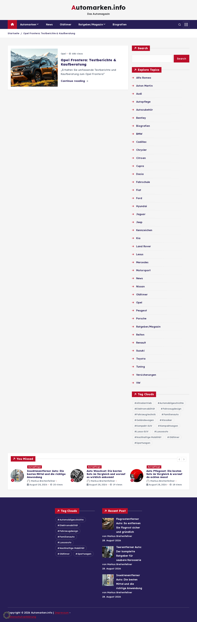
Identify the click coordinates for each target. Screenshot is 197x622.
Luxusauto (162, 431)
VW (138, 382)
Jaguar (140, 214)
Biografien (120, 24)
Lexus (139, 254)
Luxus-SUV (142, 431)
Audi (139, 93)
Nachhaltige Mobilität (148, 437)
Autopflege (143, 101)
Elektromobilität (145, 408)
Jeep (139, 222)
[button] (179, 459)
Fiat (138, 190)
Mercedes (142, 262)
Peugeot (141, 310)
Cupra (140, 166)
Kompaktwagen (169, 425)
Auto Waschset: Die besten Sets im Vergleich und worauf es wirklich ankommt (79, 474)
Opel (63, 53)
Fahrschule (143, 182)
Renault (141, 342)
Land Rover (143, 246)
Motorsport (143, 270)
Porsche (141, 318)
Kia (138, 238)
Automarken (28, 24)
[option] (72, 476)
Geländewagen (145, 420)
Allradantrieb (144, 403)
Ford (139, 198)
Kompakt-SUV (144, 425)
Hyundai (141, 206)
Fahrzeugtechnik (145, 414)
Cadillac (141, 141)
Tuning (140, 366)
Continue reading (73, 80)
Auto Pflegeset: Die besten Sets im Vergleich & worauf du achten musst (138, 474)
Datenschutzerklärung (22, 616)
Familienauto (171, 414)
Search (143, 48)
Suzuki (140, 350)
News (49, 24)
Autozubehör (144, 109)
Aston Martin (144, 85)
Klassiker (167, 420)
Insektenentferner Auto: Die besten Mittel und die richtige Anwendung (19, 474)
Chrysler (141, 149)
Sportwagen (143, 443)
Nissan (140, 286)
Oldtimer (65, 24)
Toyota (140, 358)
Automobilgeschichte (172, 403)
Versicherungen (146, 374)
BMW (139, 133)
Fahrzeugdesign (172, 408)
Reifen (140, 334)
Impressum (62, 612)
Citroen (141, 158)
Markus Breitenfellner (16, 481)
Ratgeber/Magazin (90, 24)
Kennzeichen (144, 230)
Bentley (141, 117)
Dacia (140, 174)
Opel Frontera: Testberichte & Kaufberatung (49, 33)
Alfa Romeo (143, 77)
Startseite (13, 33)
